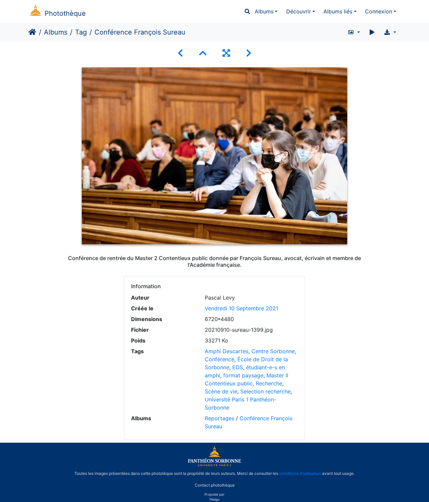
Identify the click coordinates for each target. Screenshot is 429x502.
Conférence (219, 359)
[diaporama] (372, 32)
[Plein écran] (226, 53)
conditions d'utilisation (300, 473)
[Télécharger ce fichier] (390, 32)
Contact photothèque (215, 484)
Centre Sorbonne (273, 351)
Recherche (269, 383)
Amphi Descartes (226, 351)
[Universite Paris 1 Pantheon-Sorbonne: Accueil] (214, 465)
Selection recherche (265, 391)
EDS (237, 367)
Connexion (378, 11)
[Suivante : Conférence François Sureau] (248, 53)
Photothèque (65, 13)
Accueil (32, 32)
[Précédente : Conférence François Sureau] (180, 53)
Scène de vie (221, 391)
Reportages (219, 418)
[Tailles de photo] (353, 32)
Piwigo (214, 499)
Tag (81, 32)
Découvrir (298, 11)
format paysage (243, 375)
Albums (264, 11)
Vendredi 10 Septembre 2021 (241, 308)
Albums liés (337, 11)
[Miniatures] (202, 53)
